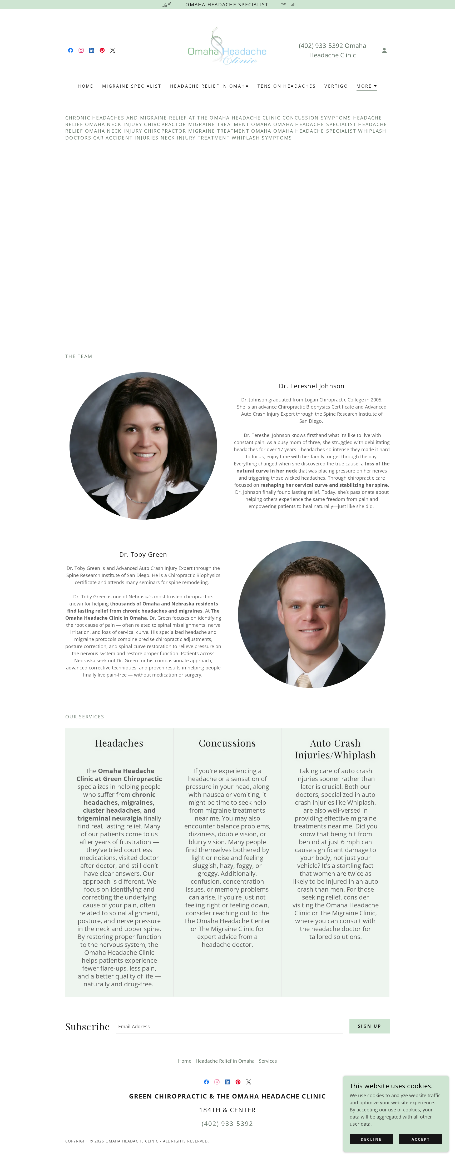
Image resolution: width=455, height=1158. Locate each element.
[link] (70, 50)
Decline (371, 1139)
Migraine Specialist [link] (132, 86)
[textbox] (229, 1026)
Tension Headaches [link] (287, 86)
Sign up (369, 1026)
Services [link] (268, 1061)
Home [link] (86, 86)
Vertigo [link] (336, 86)
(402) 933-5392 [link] (321, 45)
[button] (384, 50)
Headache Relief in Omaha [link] (209, 86)
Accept (421, 1139)
